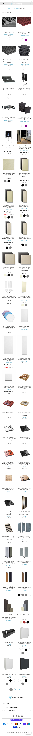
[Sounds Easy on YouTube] (22, 716)
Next (20, 689)
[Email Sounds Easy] (11, 716)
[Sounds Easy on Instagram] (16, 716)
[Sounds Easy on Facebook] (14, 716)
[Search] (27, 3)
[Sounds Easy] (16, 3)
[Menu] (1, 3)
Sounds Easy (14, 732)
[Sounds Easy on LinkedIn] (19, 716)
